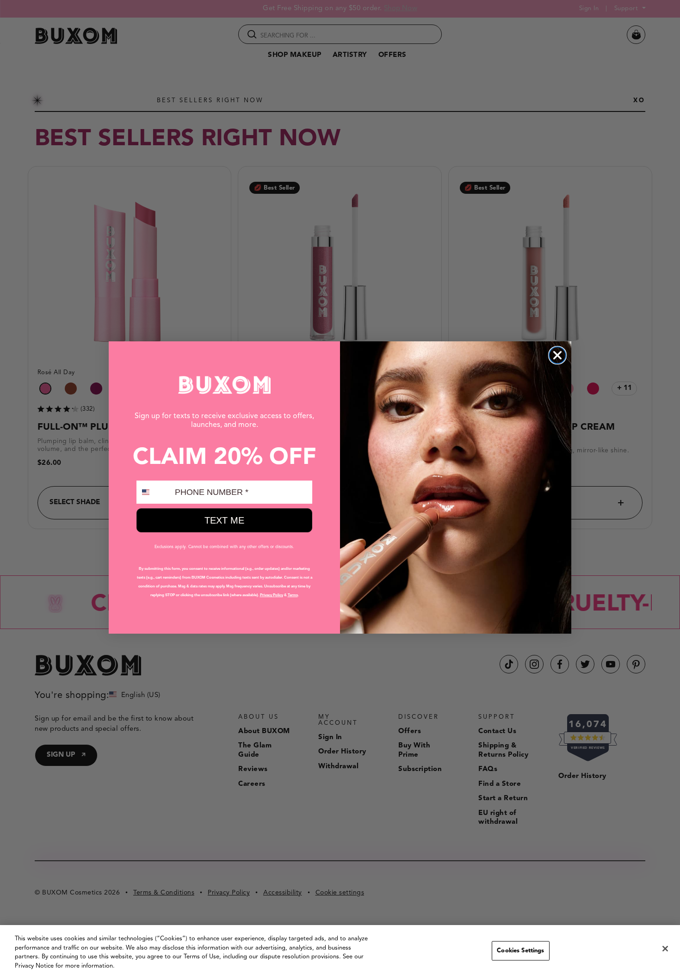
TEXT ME (224, 520)
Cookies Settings (520, 951)
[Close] (665, 948)
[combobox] (153, 492)
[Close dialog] (557, 355)
